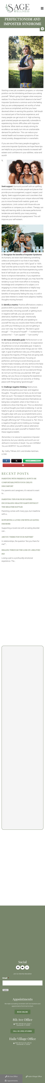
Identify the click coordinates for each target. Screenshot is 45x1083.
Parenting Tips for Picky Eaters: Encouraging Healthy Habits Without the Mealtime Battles (20, 503)
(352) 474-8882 (15, 761)
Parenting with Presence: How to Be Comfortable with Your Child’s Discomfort (19, 482)
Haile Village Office (35, 1076)
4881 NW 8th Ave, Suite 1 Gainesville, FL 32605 (23, 1024)
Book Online (22, 1012)
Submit (5, 990)
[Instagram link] (27, 967)
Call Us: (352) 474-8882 (22, 1031)
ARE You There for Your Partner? (17, 537)
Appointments (12, 1081)
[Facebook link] (18, 967)
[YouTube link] (22, 967)
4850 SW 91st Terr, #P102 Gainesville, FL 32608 (23, 1043)
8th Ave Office (12, 1076)
